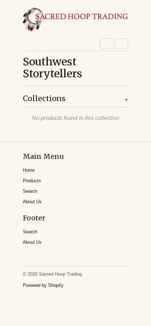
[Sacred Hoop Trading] (75, 20)
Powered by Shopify (43, 285)
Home (29, 170)
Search (30, 191)
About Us (32, 201)
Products (32, 180)
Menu (107, 43)
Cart (121, 43)
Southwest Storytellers (52, 67)
